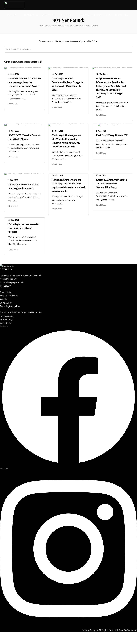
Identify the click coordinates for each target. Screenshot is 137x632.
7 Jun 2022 (101, 131)
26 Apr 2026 (13, 74)
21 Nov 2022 (57, 131)
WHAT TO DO (48, 15)
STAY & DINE (66, 15)
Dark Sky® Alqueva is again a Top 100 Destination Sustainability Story (111, 183)
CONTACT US (121, 15)
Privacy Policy (88, 630)
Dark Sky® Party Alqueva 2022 (112, 135)
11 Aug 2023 (13, 131)
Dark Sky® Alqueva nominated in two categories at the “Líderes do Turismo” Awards (24, 82)
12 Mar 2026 (102, 74)
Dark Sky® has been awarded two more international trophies (23, 228)
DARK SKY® (12, 15)
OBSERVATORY (31, 15)
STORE (109, 15)
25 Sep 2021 (13, 220)
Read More (13, 104)
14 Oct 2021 (57, 175)
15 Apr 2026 (57, 74)
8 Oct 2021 (101, 175)
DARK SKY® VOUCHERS (90, 15)
